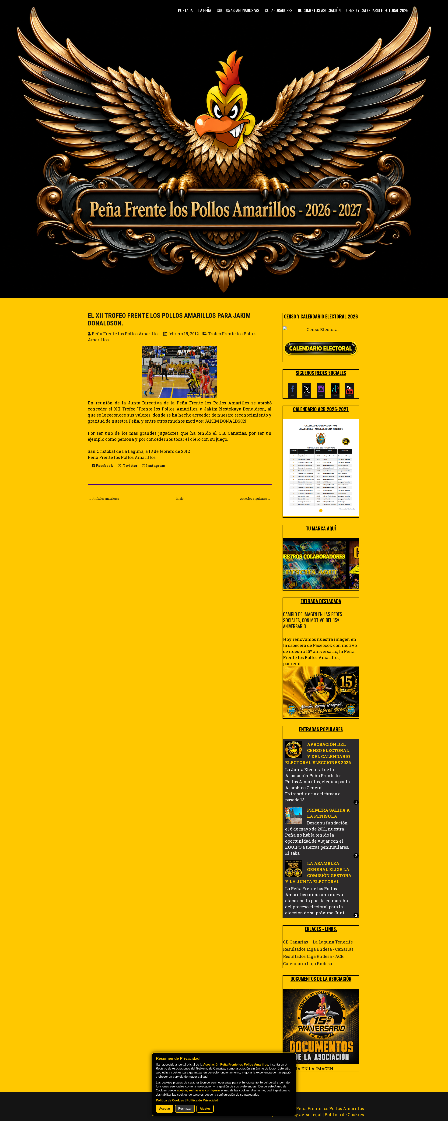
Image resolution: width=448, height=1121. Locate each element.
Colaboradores (278, 10)
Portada (185, 10)
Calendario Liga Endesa (307, 963)
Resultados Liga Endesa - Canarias (318, 949)
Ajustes (205, 1108)
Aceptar (164, 1108)
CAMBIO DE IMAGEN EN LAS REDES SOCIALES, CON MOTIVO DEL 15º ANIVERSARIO (312, 620)
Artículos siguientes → (255, 498)
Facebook (104, 465)
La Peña (204, 10)
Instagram (155, 465)
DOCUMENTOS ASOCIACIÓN (319, 10)
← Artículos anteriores (104, 498)
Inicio (179, 498)
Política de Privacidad (202, 1100)
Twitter (129, 465)
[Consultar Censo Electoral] (321, 329)
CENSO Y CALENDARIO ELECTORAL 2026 (377, 10)
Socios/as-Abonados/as (238, 10)
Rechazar (185, 1108)
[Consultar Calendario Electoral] (321, 349)
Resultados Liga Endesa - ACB (313, 956)
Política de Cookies (344, 1114)
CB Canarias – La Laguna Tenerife (318, 942)
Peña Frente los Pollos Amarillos (330, 1108)
